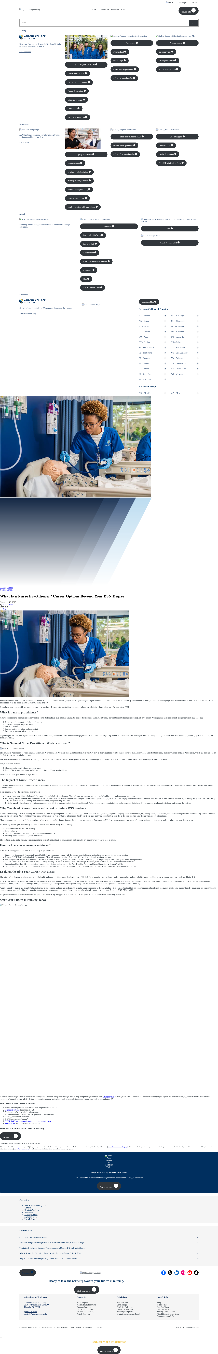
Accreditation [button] (88, 253)
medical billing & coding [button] (78, 190)
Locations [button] (26, 1273)
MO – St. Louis (145, 379)
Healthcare (105, 9)
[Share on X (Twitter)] (4, 609)
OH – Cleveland (177, 326)
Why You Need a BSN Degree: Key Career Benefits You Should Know (48, 1258)
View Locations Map (27, 313)
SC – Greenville (177, 337)
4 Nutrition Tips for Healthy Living (33, 1237)
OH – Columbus (177, 332)
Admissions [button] (131, 43)
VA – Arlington (177, 358)
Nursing (95, 9)
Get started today (107, 1187)
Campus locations (12, 1110)
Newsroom (28, 1212)
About (123, 9)
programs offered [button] (85, 154)
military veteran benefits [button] (123, 78)
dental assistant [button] (74, 163)
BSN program (108, 1097)
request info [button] (186, 12)
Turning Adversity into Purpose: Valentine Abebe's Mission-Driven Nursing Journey (52, 1248)
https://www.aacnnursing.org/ (118, 1147)
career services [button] (165, 52)
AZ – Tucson (144, 326)
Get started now (106, 1351)
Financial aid (10, 1123)
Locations (115, 9)
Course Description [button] (76, 91)
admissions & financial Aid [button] (131, 137)
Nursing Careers (6, 587)
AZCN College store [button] (167, 69)
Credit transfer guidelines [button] (123, 69)
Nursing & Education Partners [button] (95, 261)
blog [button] (85, 279)
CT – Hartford (144, 342)
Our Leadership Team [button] (92, 235)
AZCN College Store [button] (169, 243)
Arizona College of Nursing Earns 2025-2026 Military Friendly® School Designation (53, 1243)
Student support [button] (176, 43)
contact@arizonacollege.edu (35, 1314)
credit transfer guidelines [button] (123, 145)
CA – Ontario (144, 332)
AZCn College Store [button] (91, 288)
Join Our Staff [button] (89, 244)
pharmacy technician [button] (76, 198)
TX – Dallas (176, 342)
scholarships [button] (118, 61)
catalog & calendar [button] (166, 61)
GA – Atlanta (144, 369)
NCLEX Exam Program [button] (78, 82)
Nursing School (6, 590)
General (27, 1208)
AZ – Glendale (145, 393)
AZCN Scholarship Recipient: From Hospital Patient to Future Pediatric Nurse (50, 1253)
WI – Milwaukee (178, 374)
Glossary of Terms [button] (75, 100)
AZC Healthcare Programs (35, 1205)
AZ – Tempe (144, 321)
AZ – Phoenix (144, 316)
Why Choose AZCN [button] (76, 74)
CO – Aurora (144, 337)
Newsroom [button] (87, 270)
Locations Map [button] (148, 302)
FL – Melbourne (145, 353)
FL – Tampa (144, 363)
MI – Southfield (145, 374)
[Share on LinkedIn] (6, 609)
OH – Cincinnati (177, 321)
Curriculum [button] (72, 109)
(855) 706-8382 (30, 1312)
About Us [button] (108, 226)
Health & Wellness (31, 1210)
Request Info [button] (8, 1137)
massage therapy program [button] (78, 181)
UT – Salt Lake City (179, 353)
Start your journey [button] (84, 1291)
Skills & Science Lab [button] (76, 117)
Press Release (29, 1219)
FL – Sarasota (144, 358)
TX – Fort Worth (178, 347)
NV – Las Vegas (177, 316)
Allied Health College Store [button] (170, 163)
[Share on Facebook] (1, 609)
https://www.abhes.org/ (21, 1149)
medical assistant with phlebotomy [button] (82, 207)
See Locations (25, 52)
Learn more (24, 142)
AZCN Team (8, 604)
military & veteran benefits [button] (124, 154)
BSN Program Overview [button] (85, 65)
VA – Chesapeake (178, 363)
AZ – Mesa (175, 393)
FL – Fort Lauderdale (147, 347)
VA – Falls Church (178, 369)
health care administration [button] (78, 172)
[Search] (193, 23)
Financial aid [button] (118, 52)
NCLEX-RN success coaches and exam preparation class (28, 1121)
